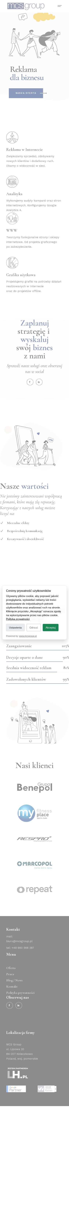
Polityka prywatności (18, 619)
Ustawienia (15, 627)
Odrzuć (33, 627)
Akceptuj (51, 627)
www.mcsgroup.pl (28, 636)
